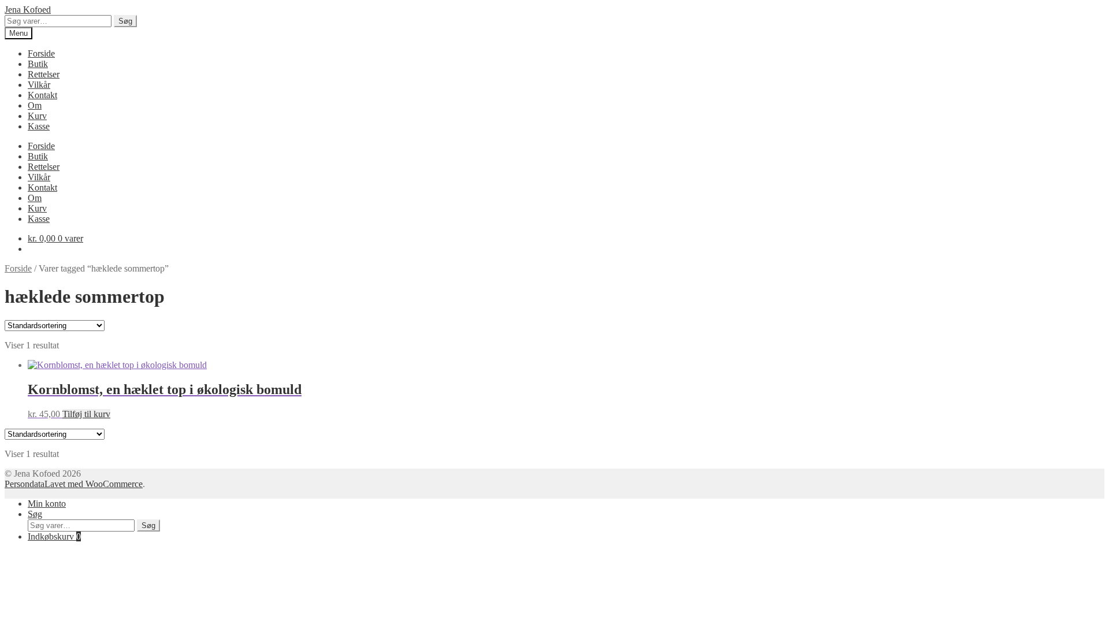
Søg (125, 21)
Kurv (37, 116)
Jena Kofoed (28, 9)
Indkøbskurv (54, 536)
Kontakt (42, 95)
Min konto (47, 503)
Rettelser (43, 74)
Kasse (39, 126)
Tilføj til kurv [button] (86, 414)
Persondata (24, 484)
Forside (41, 53)
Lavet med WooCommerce (93, 484)
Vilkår (39, 85)
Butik (38, 64)
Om (35, 105)
